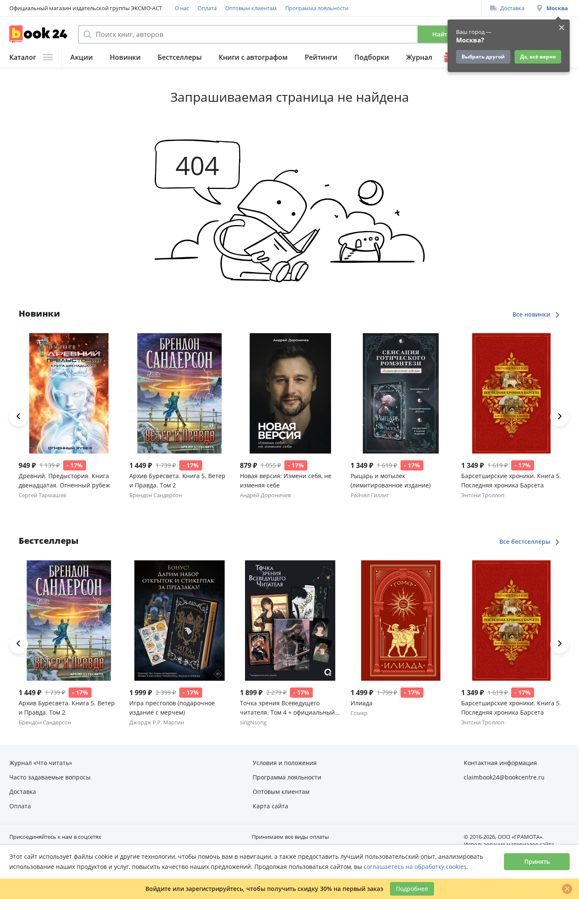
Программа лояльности (316, 8)
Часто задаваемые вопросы (50, 777)
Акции (81, 57)
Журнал (419, 57)
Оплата (207, 8)
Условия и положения (285, 763)
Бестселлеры (180, 57)
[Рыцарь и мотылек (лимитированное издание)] (401, 393)
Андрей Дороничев (265, 495)
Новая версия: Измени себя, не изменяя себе (285, 480)
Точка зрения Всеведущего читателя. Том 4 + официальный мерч (287, 708)
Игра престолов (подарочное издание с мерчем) (172, 707)
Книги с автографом (253, 57)
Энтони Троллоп (482, 495)
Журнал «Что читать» (40, 763)
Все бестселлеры (525, 541)
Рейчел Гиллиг (370, 495)
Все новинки (532, 314)
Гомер (359, 713)
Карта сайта (270, 806)
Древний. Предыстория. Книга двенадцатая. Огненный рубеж (64, 480)
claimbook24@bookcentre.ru (504, 777)
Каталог (22, 57)
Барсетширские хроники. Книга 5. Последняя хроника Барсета (511, 480)
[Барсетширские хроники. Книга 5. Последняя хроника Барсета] (511, 393)
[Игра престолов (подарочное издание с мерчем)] (179, 620)
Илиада (362, 703)
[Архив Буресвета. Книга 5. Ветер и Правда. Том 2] (179, 393)
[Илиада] (401, 620)
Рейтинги (321, 57)
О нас (182, 8)
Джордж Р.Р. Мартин (156, 722)
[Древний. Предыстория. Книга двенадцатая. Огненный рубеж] (69, 393)
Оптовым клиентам (251, 8)
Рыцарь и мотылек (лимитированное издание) (391, 480)
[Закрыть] (567, 889)
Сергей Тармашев (42, 495)
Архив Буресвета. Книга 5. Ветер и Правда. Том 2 (177, 480)
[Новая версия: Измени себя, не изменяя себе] (290, 393)
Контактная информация (500, 763)
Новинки (125, 57)
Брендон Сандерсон (155, 495)
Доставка (512, 8)
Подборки (371, 57)
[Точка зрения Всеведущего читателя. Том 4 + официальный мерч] (290, 620)
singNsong (253, 722)
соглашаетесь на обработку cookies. (416, 867)
